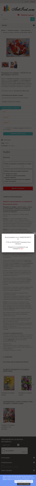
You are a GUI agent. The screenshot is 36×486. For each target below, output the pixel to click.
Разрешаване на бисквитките (24, 481)
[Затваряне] (34, 233)
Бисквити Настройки (24, 484)
